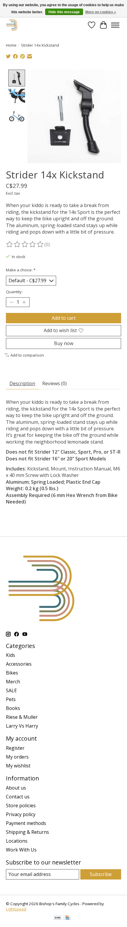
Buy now (63, 343)
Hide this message (64, 12)
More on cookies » (100, 12)
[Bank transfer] (57, 918)
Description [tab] (22, 383)
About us (16, 788)
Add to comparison (27, 355)
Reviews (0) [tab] (54, 383)
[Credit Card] (67, 918)
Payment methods (26, 823)
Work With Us (21, 849)
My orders (17, 757)
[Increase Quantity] (24, 302)
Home (11, 45)
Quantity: (14, 291)
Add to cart (64, 318)
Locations (16, 841)
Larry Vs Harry (22, 726)
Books (13, 708)
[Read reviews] (25, 244)
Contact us (18, 796)
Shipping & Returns (27, 832)
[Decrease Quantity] (11, 302)
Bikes (12, 673)
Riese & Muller (22, 717)
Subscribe (101, 874)
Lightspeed (16, 909)
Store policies (21, 805)
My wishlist (18, 765)
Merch (13, 681)
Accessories (19, 664)
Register (15, 748)
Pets (11, 699)
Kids (10, 655)
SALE (11, 690)
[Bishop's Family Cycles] (12, 25)
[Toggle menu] (115, 25)
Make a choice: (20, 270)
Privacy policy (20, 814)
